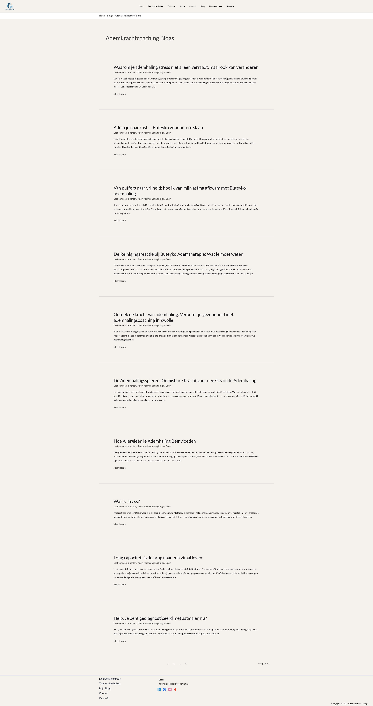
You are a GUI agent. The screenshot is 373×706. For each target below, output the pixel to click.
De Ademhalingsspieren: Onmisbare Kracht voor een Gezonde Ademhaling (185, 380)
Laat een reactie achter (125, 72)
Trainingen (172, 6)
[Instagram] (164, 689)
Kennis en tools (215, 6)
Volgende (264, 663)
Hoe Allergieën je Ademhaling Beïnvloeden (155, 441)
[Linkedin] (159, 689)
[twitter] (170, 689)
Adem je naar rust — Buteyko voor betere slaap (158, 127)
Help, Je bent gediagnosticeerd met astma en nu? (160, 618)
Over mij (104, 698)
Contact (192, 6)
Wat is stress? (127, 501)
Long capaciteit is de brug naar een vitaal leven (158, 557)
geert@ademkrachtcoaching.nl (173, 683)
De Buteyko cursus (110, 678)
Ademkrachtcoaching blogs (151, 72)
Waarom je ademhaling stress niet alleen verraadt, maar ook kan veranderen (186, 67)
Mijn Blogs (105, 688)
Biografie (230, 6)
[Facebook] (175, 689)
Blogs (182, 6)
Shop (203, 6)
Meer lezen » (120, 94)
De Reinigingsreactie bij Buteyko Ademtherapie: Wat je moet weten (178, 254)
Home (141, 6)
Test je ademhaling (155, 6)
